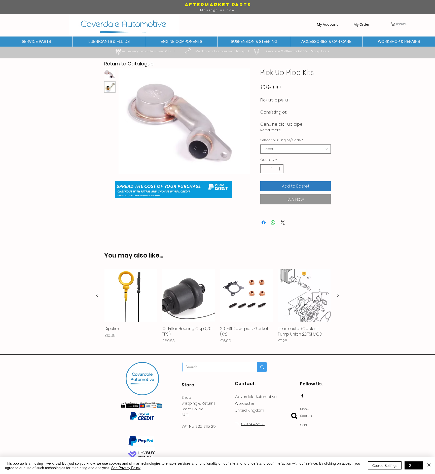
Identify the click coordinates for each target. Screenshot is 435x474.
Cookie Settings (384, 465)
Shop (186, 397)
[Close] (429, 465)
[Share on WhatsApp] (273, 223)
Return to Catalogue (129, 63)
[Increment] (280, 169)
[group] (217, 309)
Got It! (414, 465)
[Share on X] (283, 223)
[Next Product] (338, 295)
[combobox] (295, 149)
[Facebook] (302, 395)
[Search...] (262, 367)
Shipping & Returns (198, 403)
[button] (400, 24)
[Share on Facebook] (264, 223)
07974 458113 (253, 423)
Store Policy (192, 409)
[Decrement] (264, 169)
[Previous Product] (97, 295)
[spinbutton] (272, 169)
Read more (270, 130)
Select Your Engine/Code (281, 140)
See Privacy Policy (125, 467)
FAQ (185, 414)
